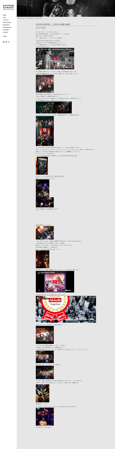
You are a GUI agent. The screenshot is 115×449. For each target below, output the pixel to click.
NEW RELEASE (7, 22)
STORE (5, 36)
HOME (19, 18)
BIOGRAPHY (6, 25)
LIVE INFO (43, 28)
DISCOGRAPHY (7, 27)
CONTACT (5, 32)
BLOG (23, 18)
